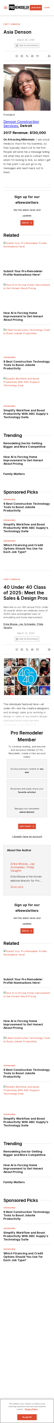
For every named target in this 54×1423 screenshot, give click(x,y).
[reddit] (32, 56)
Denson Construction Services (21, 124)
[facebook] (16, 56)
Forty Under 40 (11, 24)
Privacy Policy (31, 1409)
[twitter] (27, 56)
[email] (37, 56)
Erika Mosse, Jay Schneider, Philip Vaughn (23, 867)
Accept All (27, 1417)
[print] (49, 56)
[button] (5, 8)
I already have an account (27, 836)
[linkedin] (21, 56)
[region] (27, 1411)
